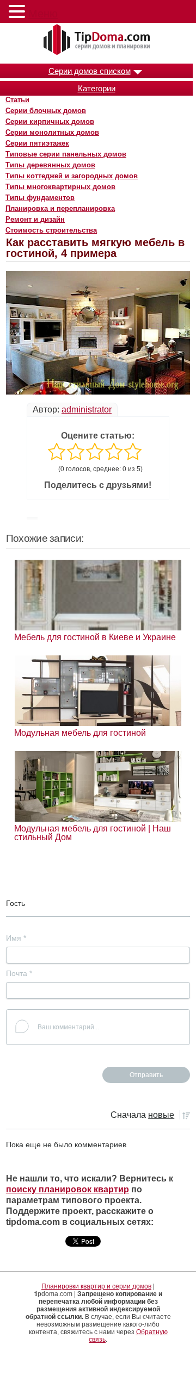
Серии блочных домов (45, 111)
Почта (19, 973)
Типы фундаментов (40, 197)
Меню (43, 14)
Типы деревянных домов (50, 165)
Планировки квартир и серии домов (96, 1286)
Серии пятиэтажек (37, 143)
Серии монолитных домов (52, 132)
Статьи (17, 100)
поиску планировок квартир (67, 1189)
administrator (87, 409)
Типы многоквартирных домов (60, 187)
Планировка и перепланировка (60, 208)
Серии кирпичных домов (49, 121)
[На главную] (98, 40)
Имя (16, 938)
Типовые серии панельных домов (65, 154)
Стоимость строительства (51, 230)
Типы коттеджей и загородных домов (71, 176)
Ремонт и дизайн (35, 219)
